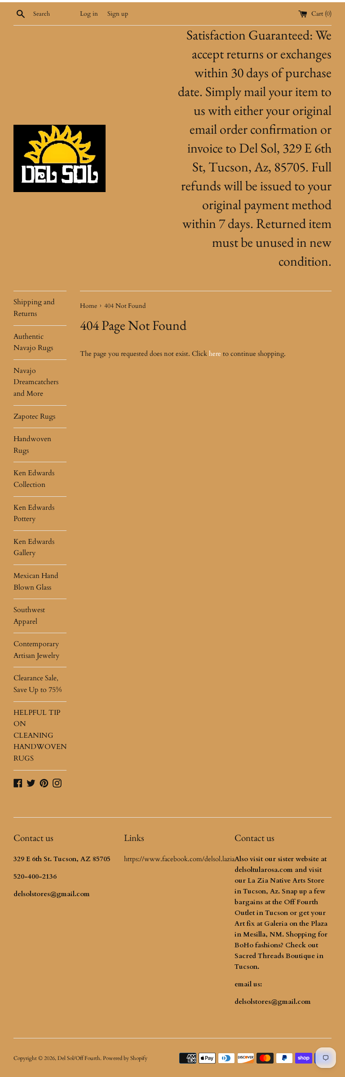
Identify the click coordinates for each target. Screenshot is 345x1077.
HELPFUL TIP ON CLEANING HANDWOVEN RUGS (39, 735)
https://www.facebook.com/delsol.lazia (179, 858)
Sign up (117, 14)
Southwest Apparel (29, 615)
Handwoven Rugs (32, 444)
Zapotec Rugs (34, 416)
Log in (89, 14)
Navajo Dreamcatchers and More (35, 382)
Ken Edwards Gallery (33, 547)
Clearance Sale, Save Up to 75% (37, 684)
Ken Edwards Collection (33, 479)
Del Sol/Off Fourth (79, 1058)
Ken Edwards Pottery (33, 513)
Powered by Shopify (125, 1058)
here (215, 353)
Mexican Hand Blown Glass (35, 581)
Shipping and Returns (34, 308)
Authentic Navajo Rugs (33, 342)
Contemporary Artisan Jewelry (36, 650)
